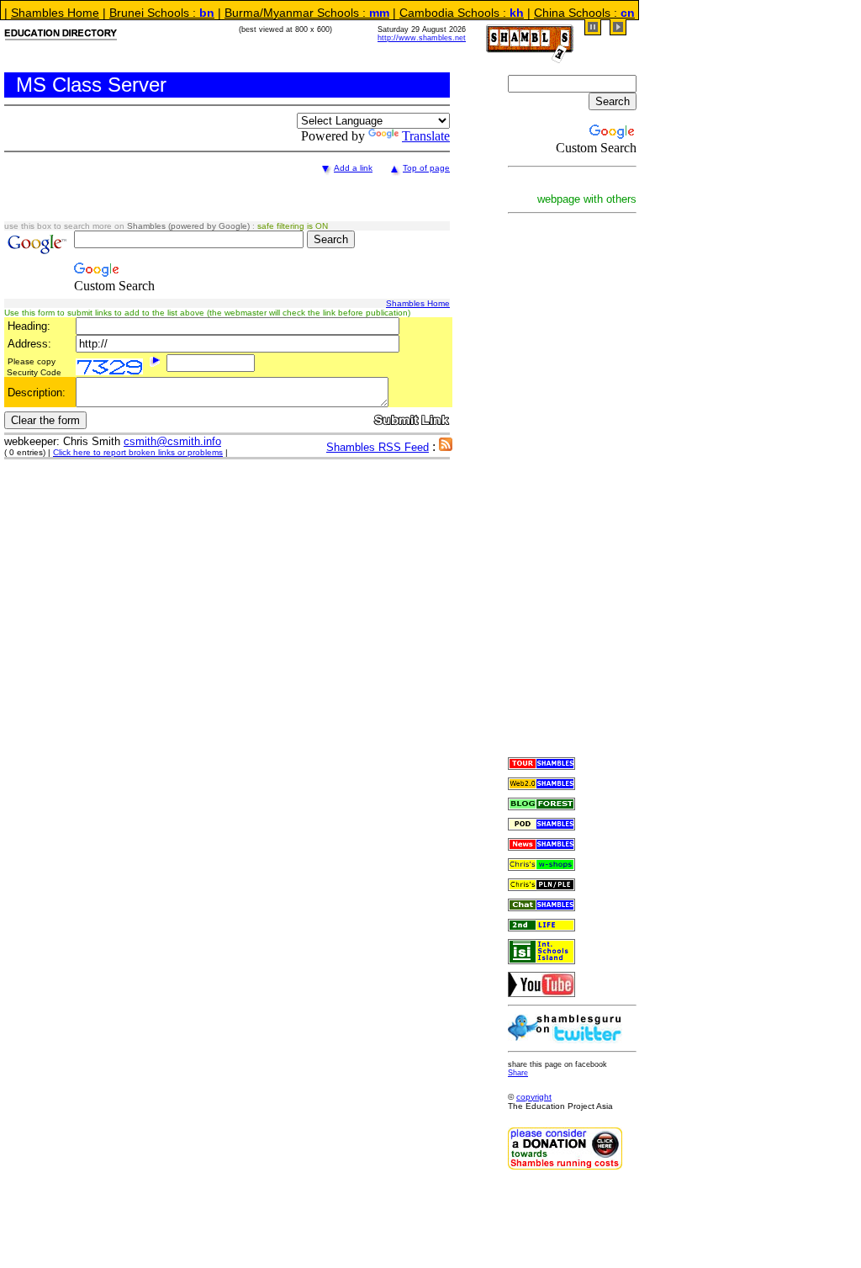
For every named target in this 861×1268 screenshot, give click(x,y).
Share (518, 1073)
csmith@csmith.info (172, 441)
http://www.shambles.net (422, 38)
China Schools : (567, 12)
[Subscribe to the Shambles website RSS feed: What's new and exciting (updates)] (445, 446)
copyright (534, 1096)
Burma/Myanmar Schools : (290, 12)
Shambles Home (418, 303)
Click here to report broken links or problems (138, 452)
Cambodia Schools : (445, 12)
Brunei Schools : (145, 12)
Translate (426, 136)
